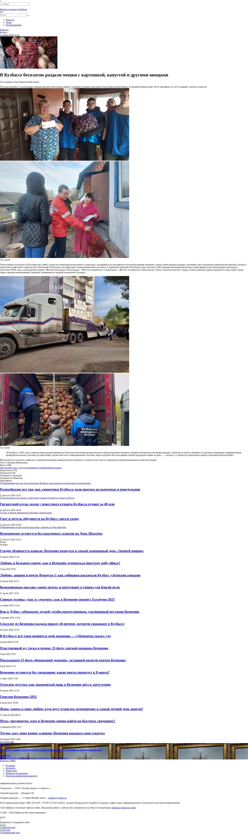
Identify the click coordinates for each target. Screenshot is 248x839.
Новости (10, 20)
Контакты (10, 768)
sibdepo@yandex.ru (57, 798)
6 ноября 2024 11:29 (9, 35)
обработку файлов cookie (123, 807)
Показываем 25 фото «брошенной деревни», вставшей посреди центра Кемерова (63, 660)
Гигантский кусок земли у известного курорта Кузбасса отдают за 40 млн (57, 504)
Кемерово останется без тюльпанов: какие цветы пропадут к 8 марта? (55, 672)
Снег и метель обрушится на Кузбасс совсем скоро (39, 519)
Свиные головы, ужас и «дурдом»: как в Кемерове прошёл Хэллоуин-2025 (57, 599)
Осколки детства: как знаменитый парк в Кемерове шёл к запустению (55, 684)
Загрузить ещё (7, 742)
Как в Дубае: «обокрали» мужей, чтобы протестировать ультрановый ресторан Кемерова (69, 611)
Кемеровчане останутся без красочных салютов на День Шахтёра (51, 533)
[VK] (5, 830)
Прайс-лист (11, 770)
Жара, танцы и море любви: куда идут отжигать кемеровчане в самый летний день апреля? (71, 709)
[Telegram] (7, 827)
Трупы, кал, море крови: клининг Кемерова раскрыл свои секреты (52, 733)
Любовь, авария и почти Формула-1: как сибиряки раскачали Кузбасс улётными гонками (70, 575)
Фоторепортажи (14, 25)
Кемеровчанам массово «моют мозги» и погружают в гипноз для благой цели (60, 587)
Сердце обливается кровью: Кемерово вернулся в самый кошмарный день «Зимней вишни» (72, 551)
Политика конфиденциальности (21, 776)
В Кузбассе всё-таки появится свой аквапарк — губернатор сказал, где (55, 636)
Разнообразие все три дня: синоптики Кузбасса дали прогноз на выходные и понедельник (70, 489)
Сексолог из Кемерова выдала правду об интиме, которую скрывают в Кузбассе (62, 624)
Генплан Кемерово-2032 (18, 697)
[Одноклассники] (10, 832)
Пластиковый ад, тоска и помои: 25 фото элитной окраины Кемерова (54, 648)
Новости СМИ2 (8, 760)
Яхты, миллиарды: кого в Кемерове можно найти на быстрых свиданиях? (57, 721)
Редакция (10, 765)
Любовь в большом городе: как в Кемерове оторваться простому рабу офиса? (60, 563)
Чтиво (9, 22)
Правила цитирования (17, 773)
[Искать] (1, 4)
